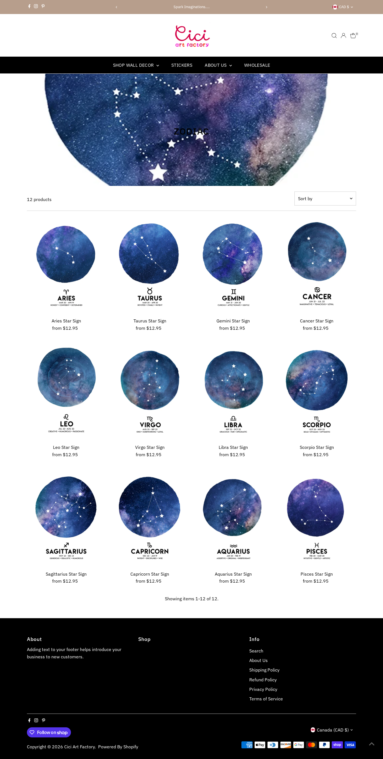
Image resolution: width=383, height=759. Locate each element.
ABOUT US (216, 65)
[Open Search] (334, 35)
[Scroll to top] (371, 743)
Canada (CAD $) (333, 730)
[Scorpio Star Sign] (316, 392)
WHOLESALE (257, 65)
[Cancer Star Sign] (316, 265)
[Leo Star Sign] (66, 392)
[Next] (266, 7)
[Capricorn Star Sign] (149, 519)
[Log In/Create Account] (343, 35)
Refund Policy (263, 679)
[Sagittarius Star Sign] (66, 519)
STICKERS (181, 65)
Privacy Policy (263, 689)
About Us (258, 660)
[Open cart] (353, 35)
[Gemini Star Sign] (233, 265)
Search (256, 651)
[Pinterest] (43, 7)
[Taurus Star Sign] (149, 265)
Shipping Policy (264, 670)
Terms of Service (266, 699)
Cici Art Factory (79, 746)
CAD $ (344, 6)
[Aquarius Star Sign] (233, 519)
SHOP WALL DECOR (134, 65)
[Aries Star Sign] (66, 265)
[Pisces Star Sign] (316, 519)
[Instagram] (36, 7)
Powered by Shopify (118, 746)
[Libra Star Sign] (233, 392)
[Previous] (116, 7)
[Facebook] (29, 7)
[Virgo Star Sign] (149, 392)
